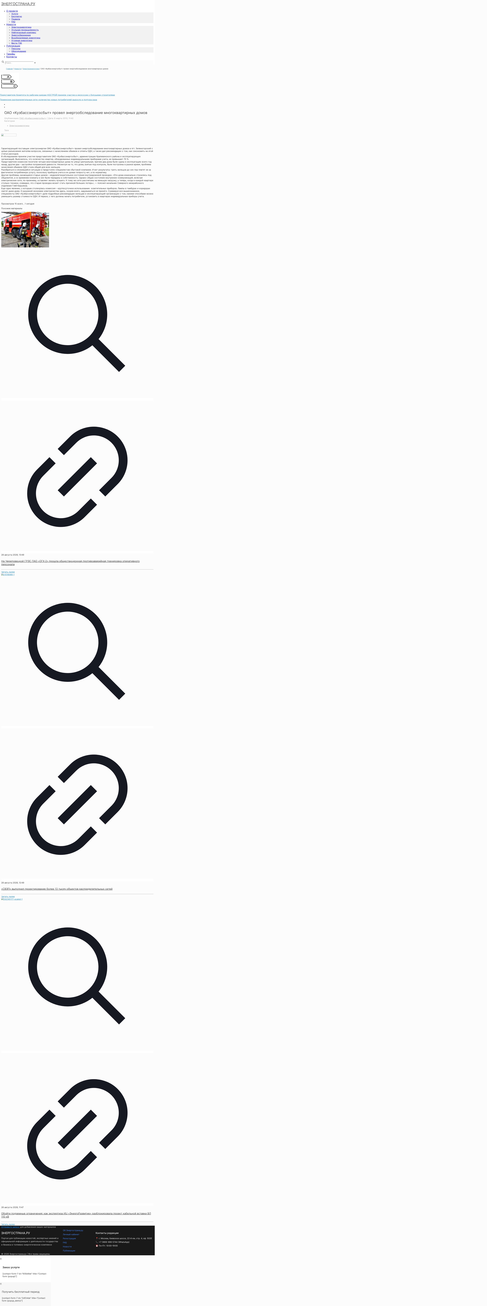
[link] (35, 62)
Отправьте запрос (10, 1227)
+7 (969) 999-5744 (108, 1242)
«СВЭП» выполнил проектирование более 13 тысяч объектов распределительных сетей (56, 888)
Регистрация (69, 1238)
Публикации (69, 1250)
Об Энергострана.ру (73, 1230)
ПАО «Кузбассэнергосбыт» (32, 118)
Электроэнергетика (31, 69)
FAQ (65, 1242)
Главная (9, 69)
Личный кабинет (71, 1234)
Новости (17, 69)
